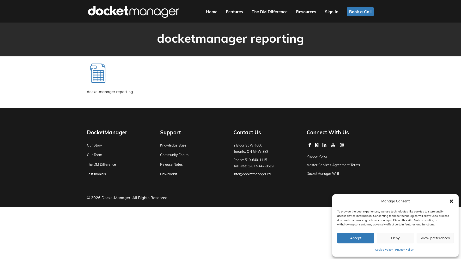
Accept (355, 238)
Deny (395, 238)
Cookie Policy (384, 249)
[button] (451, 201)
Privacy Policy (404, 249)
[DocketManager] (133, 11)
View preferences (435, 238)
